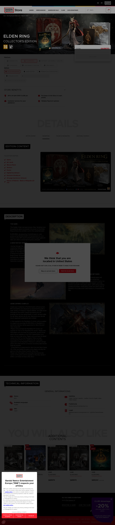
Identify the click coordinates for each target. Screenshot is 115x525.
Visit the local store (67, 271)
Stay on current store (48, 271)
